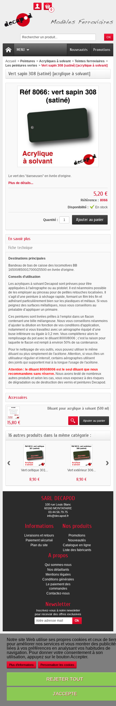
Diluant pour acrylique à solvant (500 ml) (78, 408)
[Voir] (73, 420)
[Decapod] (58, 20)
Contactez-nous (58, 593)
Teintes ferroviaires (90, 61)
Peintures (27, 61)
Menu (21, 49)
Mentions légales (58, 574)
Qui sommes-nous (58, 565)
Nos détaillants (58, 570)
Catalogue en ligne (77, 545)
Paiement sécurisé (39, 540)
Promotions (101, 49)
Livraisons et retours (39, 535)
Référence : (90, 200)
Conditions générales (58, 579)
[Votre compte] (37, 6)
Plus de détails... (20, 183)
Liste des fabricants (77, 550)
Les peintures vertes (21, 65)
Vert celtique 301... (34, 470)
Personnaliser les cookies (57, 664)
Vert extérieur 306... (81, 470)
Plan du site (39, 545)
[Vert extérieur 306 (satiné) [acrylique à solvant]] (81, 455)
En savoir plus (19, 238)
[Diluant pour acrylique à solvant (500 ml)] (13, 412)
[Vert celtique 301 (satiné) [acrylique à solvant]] (34, 455)
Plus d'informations (21, 664)
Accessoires (17, 397)
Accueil (10, 61)
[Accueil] (8, 50)
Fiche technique (20, 247)
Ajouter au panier (94, 420)
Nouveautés (79, 49)
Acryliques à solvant (55, 61)
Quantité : (50, 220)
